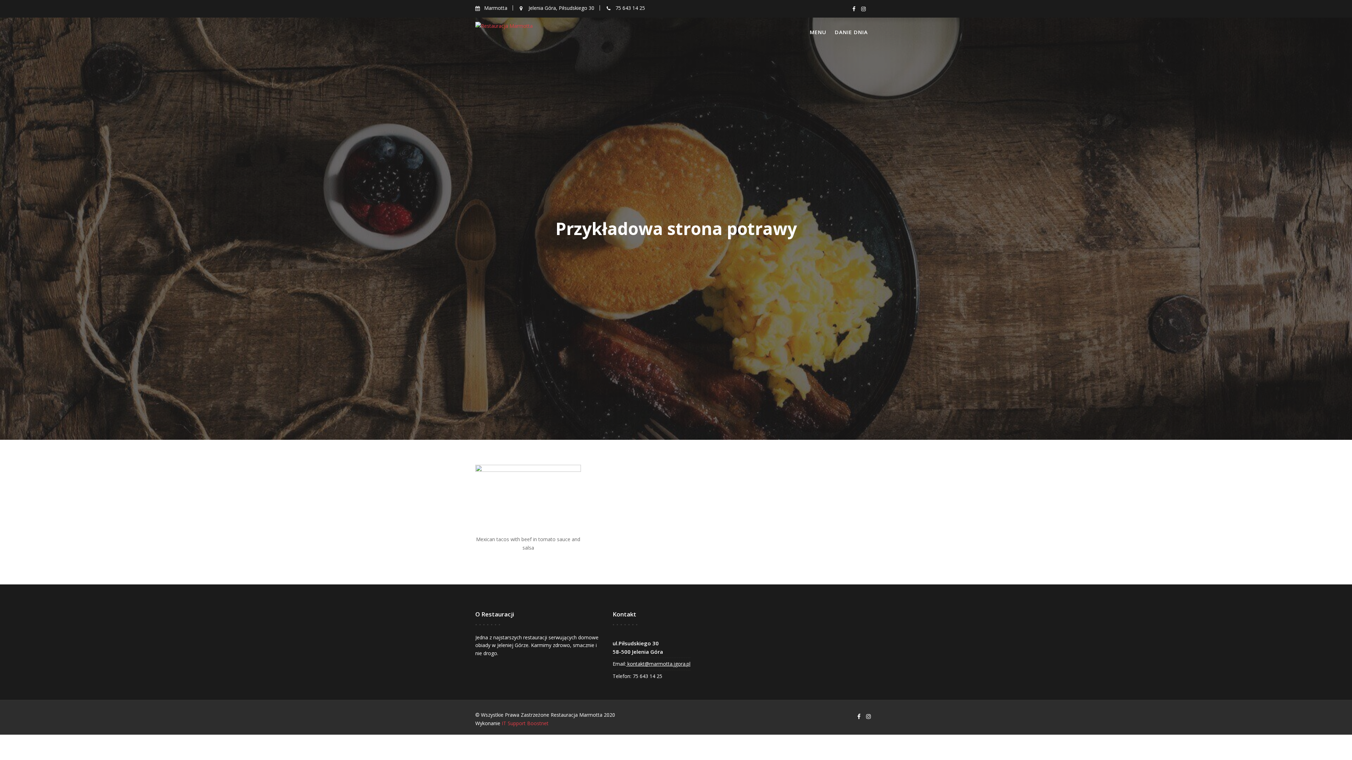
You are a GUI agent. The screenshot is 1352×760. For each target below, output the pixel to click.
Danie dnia (851, 32)
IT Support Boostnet (525, 723)
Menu (818, 32)
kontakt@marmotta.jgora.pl (658, 663)
